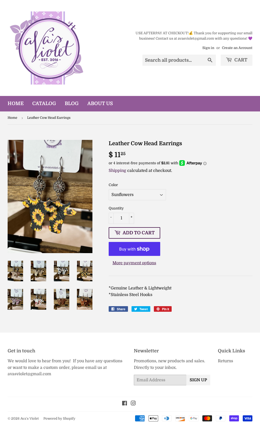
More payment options (134, 263)
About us (100, 103)
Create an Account (237, 48)
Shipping (117, 170)
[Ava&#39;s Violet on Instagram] (133, 404)
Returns (225, 361)
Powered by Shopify (59, 418)
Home (16, 103)
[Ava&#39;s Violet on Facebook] (124, 404)
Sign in (208, 48)
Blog (72, 103)
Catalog (44, 103)
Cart (240, 59)
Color (113, 185)
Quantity (116, 208)
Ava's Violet (29, 418)
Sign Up (198, 380)
